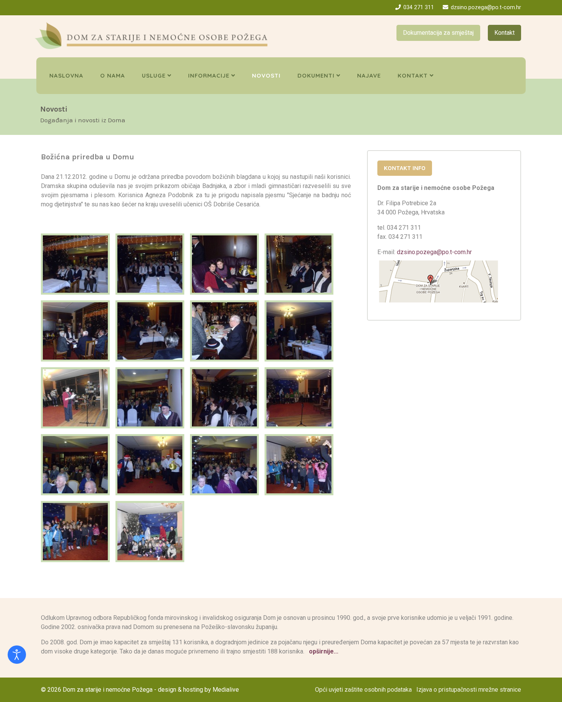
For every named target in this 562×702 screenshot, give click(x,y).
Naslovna (66, 75)
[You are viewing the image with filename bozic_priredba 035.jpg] (224, 397)
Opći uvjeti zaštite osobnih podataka (363, 689)
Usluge (154, 75)
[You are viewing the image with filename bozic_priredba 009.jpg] (224, 264)
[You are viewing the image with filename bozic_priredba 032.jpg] (75, 397)
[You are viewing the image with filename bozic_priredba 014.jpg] (299, 264)
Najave (369, 75)
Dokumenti (316, 75)
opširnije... (322, 651)
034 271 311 (418, 7)
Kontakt (504, 32)
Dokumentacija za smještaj (438, 32)
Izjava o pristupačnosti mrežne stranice (468, 689)
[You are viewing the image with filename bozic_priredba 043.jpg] (75, 464)
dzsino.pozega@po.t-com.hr (486, 7)
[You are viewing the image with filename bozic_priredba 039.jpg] (299, 397)
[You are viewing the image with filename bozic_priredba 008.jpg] (149, 264)
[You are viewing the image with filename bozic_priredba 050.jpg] (224, 464)
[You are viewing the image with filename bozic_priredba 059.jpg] (75, 531)
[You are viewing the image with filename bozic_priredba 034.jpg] (149, 397)
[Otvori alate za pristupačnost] (17, 654)
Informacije (208, 75)
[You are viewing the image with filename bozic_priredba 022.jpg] (149, 331)
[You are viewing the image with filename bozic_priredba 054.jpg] (299, 464)
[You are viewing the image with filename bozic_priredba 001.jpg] (75, 264)
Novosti (266, 75)
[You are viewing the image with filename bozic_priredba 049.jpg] (149, 464)
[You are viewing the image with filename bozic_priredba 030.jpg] (299, 331)
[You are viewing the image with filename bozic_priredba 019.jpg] (75, 331)
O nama (112, 75)
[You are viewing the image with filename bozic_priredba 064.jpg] (149, 531)
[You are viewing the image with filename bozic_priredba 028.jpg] (224, 331)
